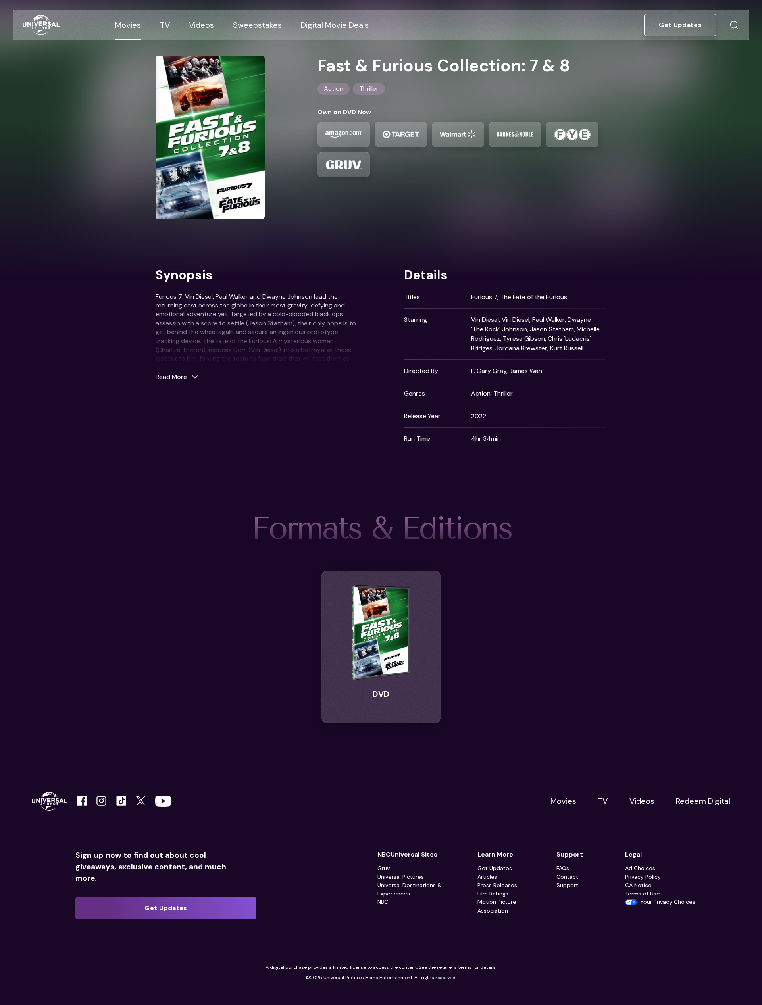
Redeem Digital (703, 801)
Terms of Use (642, 893)
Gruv (383, 868)
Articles (487, 876)
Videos (641, 801)
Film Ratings (492, 893)
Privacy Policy (643, 876)
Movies (563, 801)
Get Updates (494, 868)
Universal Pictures (400, 876)
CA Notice (638, 885)
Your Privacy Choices (667, 901)
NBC (382, 901)
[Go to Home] (41, 25)
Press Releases (497, 885)
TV (603, 801)
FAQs (562, 868)
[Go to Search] (734, 25)
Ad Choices (640, 868)
